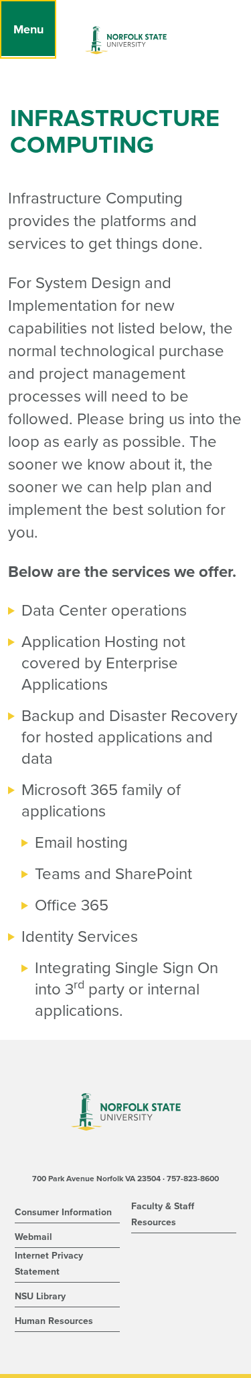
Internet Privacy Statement (49, 1263)
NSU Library (40, 1296)
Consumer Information (63, 1212)
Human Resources (54, 1321)
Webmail (33, 1237)
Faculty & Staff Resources (162, 1214)
